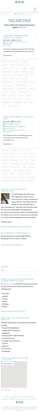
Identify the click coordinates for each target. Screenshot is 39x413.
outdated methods (15, 163)
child (17, 68)
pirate (24, 167)
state (15, 99)
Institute (11, 78)
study (21, 99)
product (4, 95)
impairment (5, 160)
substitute (13, 174)
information (14, 160)
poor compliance (6, 170)
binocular (5, 153)
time (16, 177)
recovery (20, 95)
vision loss (21, 180)
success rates (5, 102)
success (27, 99)
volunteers (17, 105)
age (9, 61)
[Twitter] (19, 2)
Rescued (28, 95)
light (3, 85)
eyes (26, 75)
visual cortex (30, 180)
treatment (22, 177)
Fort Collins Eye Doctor (19, 42)
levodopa (33, 81)
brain (12, 153)
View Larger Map (5, 389)
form (32, 75)
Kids (22, 160)
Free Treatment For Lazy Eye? (18, 118)
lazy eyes (17, 81)
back (27, 64)
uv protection (5, 180)
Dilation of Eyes (28, 396)
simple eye (4, 174)
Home (7, 396)
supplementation (16, 102)
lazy (18, 78)
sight (10, 99)
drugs (31, 71)
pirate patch (32, 167)
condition (24, 68)
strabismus (7, 43)
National (10, 85)
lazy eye (24, 78)
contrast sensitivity (7, 71)
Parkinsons (5, 92)
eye (11, 75)
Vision (9, 105)
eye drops (4, 157)
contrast (32, 68)
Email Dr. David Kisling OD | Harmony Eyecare (16, 227)
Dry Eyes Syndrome (10, 397)
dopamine (24, 71)
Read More (7, 55)
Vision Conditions (9, 128)
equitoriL (4, 75)
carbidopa (4, 68)
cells (11, 68)
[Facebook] (16, 2)
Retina (4, 99)
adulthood (5, 150)
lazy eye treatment (7, 81)
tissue (25, 102)
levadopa (25, 81)
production (12, 95)
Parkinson (32, 88)
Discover (5, 399)
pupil (15, 170)
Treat (3, 105)
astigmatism (20, 64)
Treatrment (31, 177)
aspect (12, 64)
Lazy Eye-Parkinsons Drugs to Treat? (15, 36)
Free (25, 157)
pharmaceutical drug (24, 92)
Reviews (11, 399)
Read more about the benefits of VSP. (13, 311)
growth (4, 78)
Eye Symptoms (16, 123)
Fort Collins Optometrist (12, 126)
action (4, 61)
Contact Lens (22, 397)
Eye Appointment (16, 396)
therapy (28, 174)
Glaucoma (31, 397)
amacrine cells (25, 61)
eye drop (32, 153)
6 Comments (8, 131)
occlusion (4, 163)
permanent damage (15, 167)
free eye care (32, 157)
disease (17, 71)
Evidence (25, 153)
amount (21, 150)
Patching (13, 92)
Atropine (28, 150)
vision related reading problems (14, 130)
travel (31, 102)
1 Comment (7, 45)
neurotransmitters (7, 88)
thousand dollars (7, 177)
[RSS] (23, 2)
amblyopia (7, 42)
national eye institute (21, 85)
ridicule (30, 170)
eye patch (12, 157)
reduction (22, 170)
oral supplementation (21, 88)
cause (18, 153)
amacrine (15, 61)
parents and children (28, 163)
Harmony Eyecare (8, 284)
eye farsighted (18, 75)
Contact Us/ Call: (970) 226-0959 (26, 399)
